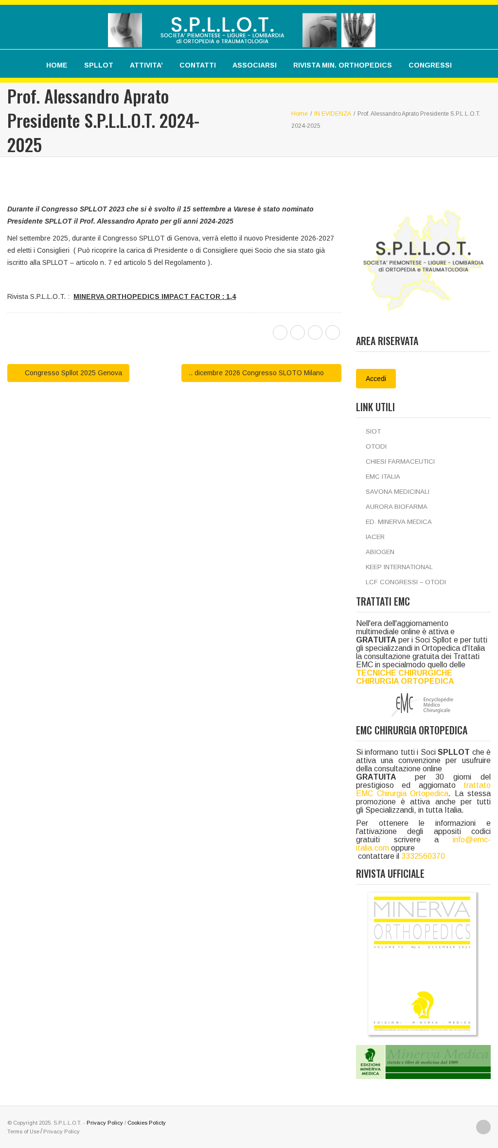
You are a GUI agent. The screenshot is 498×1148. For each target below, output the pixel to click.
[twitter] (297, 332)
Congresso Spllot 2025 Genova (72, 373)
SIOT (373, 431)
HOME (57, 65)
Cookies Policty (146, 1123)
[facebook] (280, 332)
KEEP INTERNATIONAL (399, 567)
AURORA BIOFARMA (396, 506)
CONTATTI (197, 65)
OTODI (376, 446)
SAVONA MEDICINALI (397, 491)
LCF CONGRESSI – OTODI (406, 582)
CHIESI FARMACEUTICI (400, 461)
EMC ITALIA (383, 476)
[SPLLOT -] (241, 23)
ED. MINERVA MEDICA (399, 521)
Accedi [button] (376, 379)
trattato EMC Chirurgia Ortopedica (423, 789)
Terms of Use (23, 1131)
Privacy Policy (105, 1123)
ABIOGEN (380, 552)
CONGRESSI (430, 65)
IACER (375, 536)
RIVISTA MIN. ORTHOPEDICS (342, 65)
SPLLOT (98, 65)
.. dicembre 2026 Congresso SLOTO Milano (257, 373)
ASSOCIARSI (254, 65)
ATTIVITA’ (146, 65)
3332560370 (423, 856)
